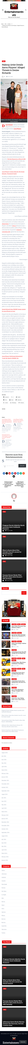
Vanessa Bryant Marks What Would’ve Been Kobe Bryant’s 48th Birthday (12, 576)
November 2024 (5, 825)
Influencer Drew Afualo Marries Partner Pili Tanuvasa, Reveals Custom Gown (12, 725)
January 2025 (5, 818)
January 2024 (5, 860)
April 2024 (4, 849)
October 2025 (5, 787)
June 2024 (4, 843)
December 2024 (5, 822)
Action (3, 870)
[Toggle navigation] (3, 10)
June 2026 (4, 759)
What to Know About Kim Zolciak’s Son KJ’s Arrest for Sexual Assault (11, 552)
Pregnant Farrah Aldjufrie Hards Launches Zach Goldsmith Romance (13, 527)
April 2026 (4, 766)
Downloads (4, 884)
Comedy (3, 881)
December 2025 (5, 780)
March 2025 (4, 811)
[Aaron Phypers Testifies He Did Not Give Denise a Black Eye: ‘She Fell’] (19, 425)
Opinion (23, 624)
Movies (19, 658)
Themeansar (14, 1035)
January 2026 (5, 777)
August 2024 (5, 836)
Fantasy (3, 887)
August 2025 (5, 794)
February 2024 (5, 856)
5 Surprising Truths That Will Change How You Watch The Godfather (19, 653)
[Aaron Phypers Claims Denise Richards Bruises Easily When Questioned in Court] (7, 426)
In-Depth (14, 624)
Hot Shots (4, 891)
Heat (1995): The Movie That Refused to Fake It (19, 627)
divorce (14, 226)
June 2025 (4, 801)
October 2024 (5, 829)
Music (3, 905)
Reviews (3, 919)
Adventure (4, 874)
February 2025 (5, 815)
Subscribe (22, 465)
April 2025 (4, 808)
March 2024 (4, 853)
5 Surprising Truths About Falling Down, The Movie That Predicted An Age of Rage (19, 682)
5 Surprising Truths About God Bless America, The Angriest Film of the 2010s (18, 674)
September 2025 (5, 791)
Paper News (24, 1033)
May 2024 (4, 846)
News (4, 61)
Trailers (3, 933)
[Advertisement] (14, 42)
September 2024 (5, 832)
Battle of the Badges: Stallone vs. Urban (19, 644)
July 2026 (4, 756)
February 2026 (5, 773)
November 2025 (5, 784)
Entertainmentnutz (14, 13)
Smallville (4, 926)
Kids (3, 898)
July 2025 (4, 797)
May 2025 (4, 804)
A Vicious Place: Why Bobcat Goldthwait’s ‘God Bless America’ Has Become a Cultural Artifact (19, 664)
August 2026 (5, 752)
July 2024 (4, 839)
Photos (3, 915)
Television (4, 929)
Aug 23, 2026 (10, 530)
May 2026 (4, 763)
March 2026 (4, 770)
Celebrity (4, 877)
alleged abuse (5, 224)
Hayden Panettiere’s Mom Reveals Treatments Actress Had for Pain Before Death (13, 730)
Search (5, 588)
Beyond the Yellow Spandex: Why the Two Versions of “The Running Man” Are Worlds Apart (19, 636)
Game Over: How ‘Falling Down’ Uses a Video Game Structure (18, 699)
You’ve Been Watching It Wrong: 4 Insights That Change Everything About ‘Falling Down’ (18, 691)
